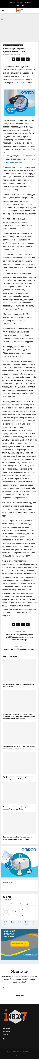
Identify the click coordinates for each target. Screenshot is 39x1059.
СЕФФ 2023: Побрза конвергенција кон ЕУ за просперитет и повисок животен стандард (19, 637)
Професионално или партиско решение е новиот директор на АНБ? (18, 778)
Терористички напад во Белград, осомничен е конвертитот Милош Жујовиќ (19, 747)
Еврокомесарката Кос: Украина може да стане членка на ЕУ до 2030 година (17, 838)
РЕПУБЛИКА (19, 45)
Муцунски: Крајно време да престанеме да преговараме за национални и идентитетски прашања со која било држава (19, 716)
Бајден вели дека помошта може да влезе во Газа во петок (19, 685)
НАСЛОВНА (11, 45)
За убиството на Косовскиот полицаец (19, 649)
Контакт (27, 2)
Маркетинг (20, 2)
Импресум (12, 2)
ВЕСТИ (5, 45)
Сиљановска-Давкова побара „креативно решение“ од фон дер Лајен (18, 808)
